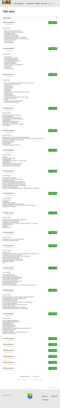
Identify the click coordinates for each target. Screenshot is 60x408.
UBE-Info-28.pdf (9, 76)
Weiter (36, 379)
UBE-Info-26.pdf (9, 132)
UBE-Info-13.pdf (9, 358)
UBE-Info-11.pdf (9, 370)
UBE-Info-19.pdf (9, 269)
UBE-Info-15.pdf (9, 346)
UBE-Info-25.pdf (9, 152)
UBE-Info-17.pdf (9, 315)
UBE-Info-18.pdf (9, 292)
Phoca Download (53, 387)
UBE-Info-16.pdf (9, 340)
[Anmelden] (49, 3)
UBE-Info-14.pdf (9, 352)
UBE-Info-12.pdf (9, 364)
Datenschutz (45, 399)
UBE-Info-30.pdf (9, 24)
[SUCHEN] (52, 3)
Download (53, 22)
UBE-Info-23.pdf (9, 195)
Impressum (44, 396)
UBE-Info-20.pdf (9, 247)
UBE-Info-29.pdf (9, 50)
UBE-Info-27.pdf (9, 110)
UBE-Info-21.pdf (9, 234)
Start (19, 379)
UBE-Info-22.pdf (9, 214)
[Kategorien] (56, 17)
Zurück (24, 379)
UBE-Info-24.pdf (9, 173)
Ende (40, 379)
